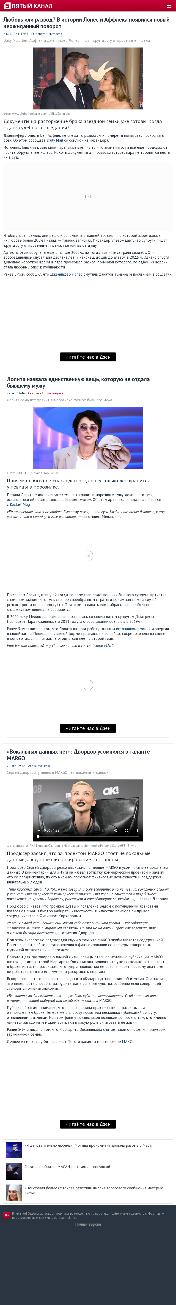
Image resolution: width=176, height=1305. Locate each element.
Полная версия (88, 1224)
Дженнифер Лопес (66, 274)
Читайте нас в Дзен (88, 357)
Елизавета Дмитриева (46, 34)
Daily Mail (55, 140)
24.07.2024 (11, 34)
